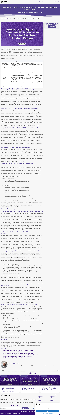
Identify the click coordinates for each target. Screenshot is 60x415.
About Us (54, 1)
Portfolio (38, 1)
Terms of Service (51, 413)
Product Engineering (41, 397)
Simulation (40, 399)
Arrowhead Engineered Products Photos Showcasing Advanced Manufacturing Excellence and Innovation (22, 354)
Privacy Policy (46, 413)
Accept (47, 411)
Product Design (7, 18)
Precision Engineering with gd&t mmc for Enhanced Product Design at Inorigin (50, 388)
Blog (43, 1)
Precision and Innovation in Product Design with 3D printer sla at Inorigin (30, 388)
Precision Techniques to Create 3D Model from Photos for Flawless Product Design (18, 350)
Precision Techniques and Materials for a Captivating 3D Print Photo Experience (17, 356)
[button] (58, 1)
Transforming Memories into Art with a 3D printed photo (13, 357)
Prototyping (40, 400)
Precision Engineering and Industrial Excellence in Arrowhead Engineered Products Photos (19, 351)
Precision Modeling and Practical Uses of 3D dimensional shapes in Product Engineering (9, 389)
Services (32, 1)
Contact (48, 1)
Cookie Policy (42, 413)
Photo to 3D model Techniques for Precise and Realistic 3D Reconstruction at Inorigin (18, 353)
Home (2, 18)
